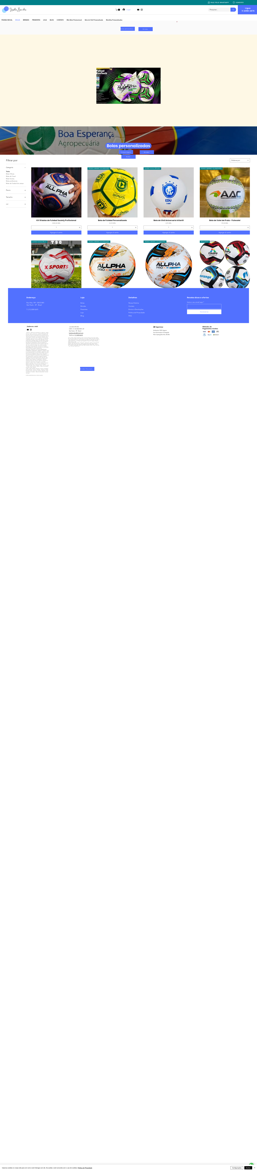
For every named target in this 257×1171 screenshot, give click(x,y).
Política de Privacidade (85, 1168)
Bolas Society (10, 179)
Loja (82, 313)
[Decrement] (33, 227)
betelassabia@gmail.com (76, 333)
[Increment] (80, 227)
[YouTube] (28, 330)
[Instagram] (141, 9)
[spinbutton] (56, 227)
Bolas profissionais (11, 181)
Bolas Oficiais (10, 174)
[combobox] (240, 160)
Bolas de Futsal (11, 176)
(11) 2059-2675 (78, 335)
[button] (118, 10)
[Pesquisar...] (233, 10)
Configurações (236, 1168)
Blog (82, 316)
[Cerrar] (254, 1167)
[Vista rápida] (56, 192)
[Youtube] (138, 9)
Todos (8, 171)
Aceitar (248, 1168)
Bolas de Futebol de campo (15, 183)
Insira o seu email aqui (195, 302)
